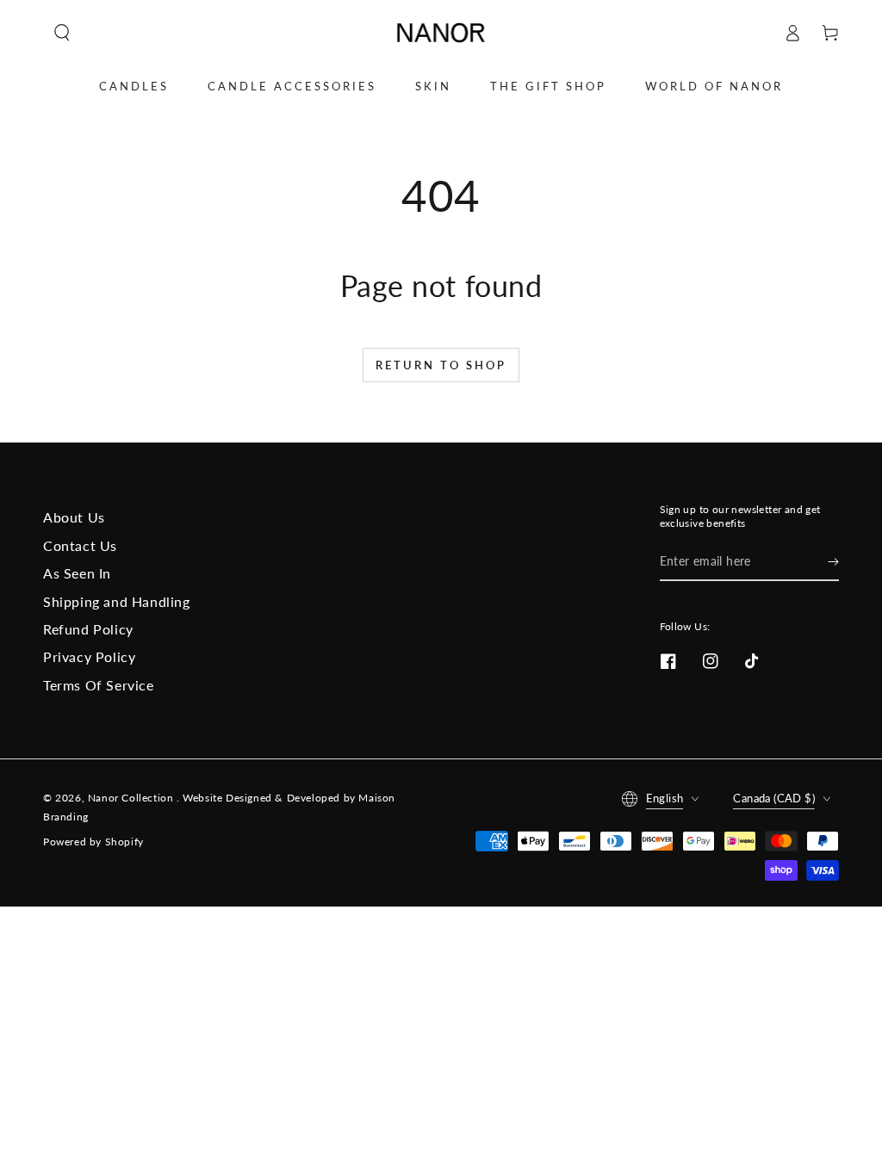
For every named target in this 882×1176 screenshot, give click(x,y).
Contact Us (80, 545)
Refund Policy (88, 629)
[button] (62, 33)
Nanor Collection (132, 797)
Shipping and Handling (116, 601)
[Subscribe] (833, 561)
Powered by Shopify (93, 841)
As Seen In (77, 573)
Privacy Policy (89, 656)
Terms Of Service (98, 685)
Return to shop (441, 365)
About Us (74, 517)
